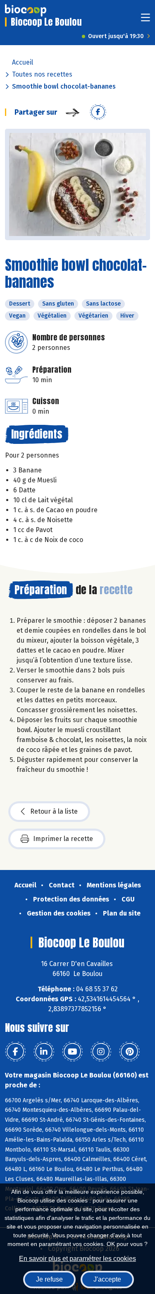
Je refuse (49, 1279)
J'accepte (107, 1279)
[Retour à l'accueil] (25, 10)
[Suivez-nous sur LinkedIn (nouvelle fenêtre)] (43, 1051)
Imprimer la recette (63, 839)
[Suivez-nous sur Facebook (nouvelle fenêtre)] (15, 1051)
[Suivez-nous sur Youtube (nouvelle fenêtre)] (72, 1051)
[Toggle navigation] (145, 20)
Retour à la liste (54, 811)
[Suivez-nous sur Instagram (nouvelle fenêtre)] (101, 1051)
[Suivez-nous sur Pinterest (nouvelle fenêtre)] (129, 1051)
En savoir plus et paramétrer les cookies (77, 1258)
